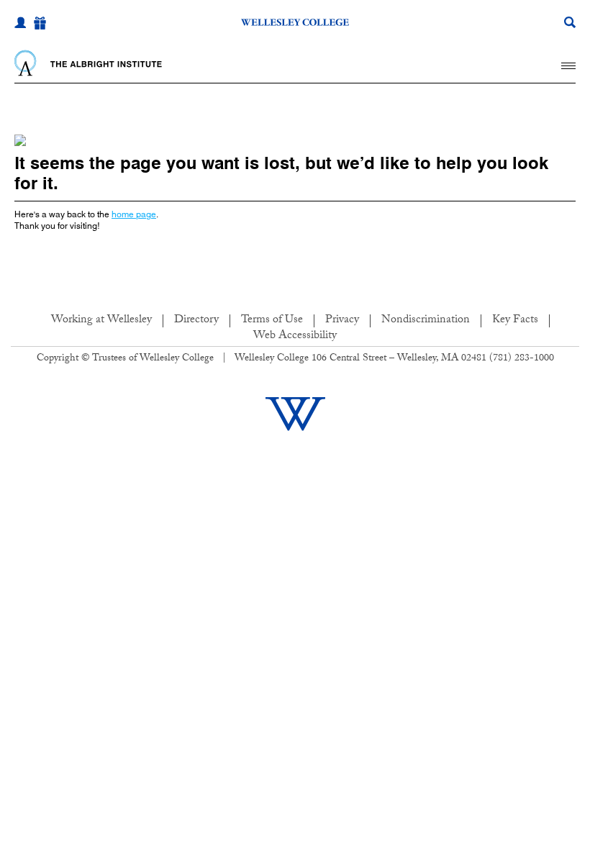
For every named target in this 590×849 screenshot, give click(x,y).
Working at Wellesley (101, 320)
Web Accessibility (295, 336)
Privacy (342, 320)
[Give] (40, 23)
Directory (196, 320)
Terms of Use (272, 320)
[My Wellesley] (20, 22)
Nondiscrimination (425, 320)
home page (134, 214)
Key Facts (515, 320)
